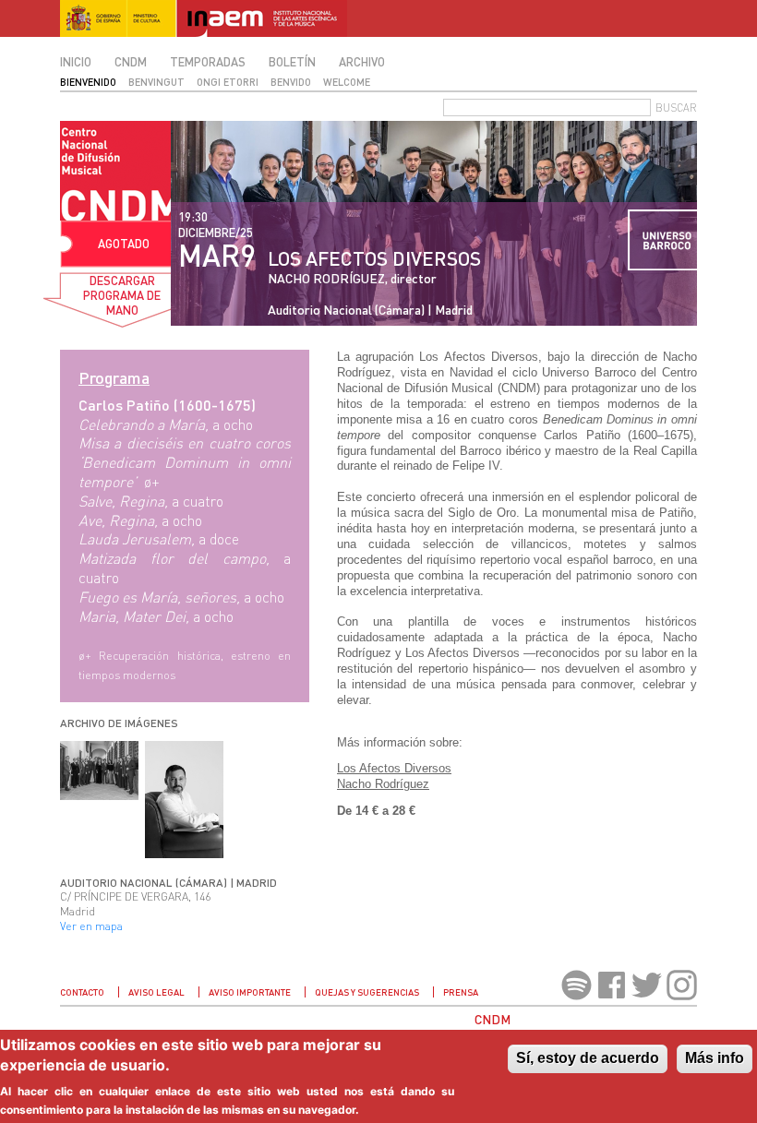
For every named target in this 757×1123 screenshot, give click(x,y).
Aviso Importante (250, 992)
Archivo (362, 61)
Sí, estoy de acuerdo (587, 1058)
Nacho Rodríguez (383, 784)
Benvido (290, 82)
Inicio (75, 61)
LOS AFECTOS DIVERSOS (374, 257)
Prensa (460, 992)
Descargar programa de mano (122, 295)
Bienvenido (88, 82)
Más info (714, 1058)
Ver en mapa (91, 926)
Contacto (82, 992)
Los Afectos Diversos (394, 768)
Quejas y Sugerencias (367, 992)
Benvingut (156, 82)
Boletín (292, 61)
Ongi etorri (227, 82)
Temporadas (208, 61)
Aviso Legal (156, 992)
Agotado (124, 243)
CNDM (130, 61)
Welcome (346, 82)
